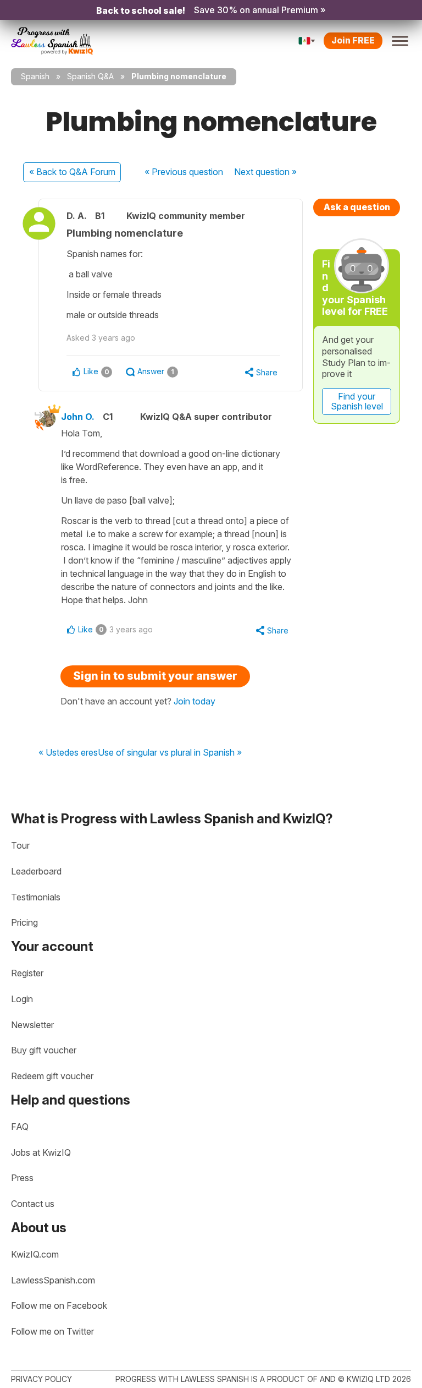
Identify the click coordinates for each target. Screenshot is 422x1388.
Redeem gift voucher (52, 1075)
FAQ (20, 1126)
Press (22, 1177)
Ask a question (357, 206)
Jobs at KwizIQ (41, 1152)
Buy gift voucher (43, 1050)
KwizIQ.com (35, 1254)
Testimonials (35, 897)
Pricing (24, 922)
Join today (194, 701)
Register (27, 973)
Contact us (32, 1203)
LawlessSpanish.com (53, 1280)
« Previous (184, 171)
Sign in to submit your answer (155, 675)
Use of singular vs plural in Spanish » (170, 753)
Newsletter (32, 1024)
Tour (20, 845)
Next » (265, 171)
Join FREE (353, 40)
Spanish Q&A (90, 76)
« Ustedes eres (68, 753)
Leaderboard (36, 871)
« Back (72, 171)
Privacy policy (41, 1379)
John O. (78, 416)
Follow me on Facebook (59, 1305)
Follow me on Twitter (52, 1331)
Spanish (35, 76)
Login (22, 998)
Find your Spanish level (357, 401)
